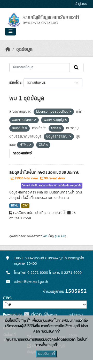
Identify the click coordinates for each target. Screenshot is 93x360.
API (45, 236)
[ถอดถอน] (70, 112)
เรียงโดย (15, 82)
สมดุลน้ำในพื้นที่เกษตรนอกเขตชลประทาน (44, 172)
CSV (25, 206)
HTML (14, 206)
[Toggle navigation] (10, 31)
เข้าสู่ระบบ (81, 4)
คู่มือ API (60, 236)
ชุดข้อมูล (24, 49)
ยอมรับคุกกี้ (46, 353)
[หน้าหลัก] (7, 49)
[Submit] (76, 67)
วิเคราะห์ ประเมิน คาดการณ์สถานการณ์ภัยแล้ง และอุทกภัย (51, 185)
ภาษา (7, 297)
